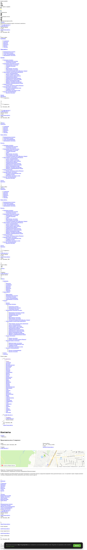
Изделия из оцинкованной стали (13, 88)
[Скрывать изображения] (1, 15)
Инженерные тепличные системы (11, 63)
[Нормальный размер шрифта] (1, 3)
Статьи (2, 489)
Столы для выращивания (9, 54)
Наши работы (4, 49)
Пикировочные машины (11, 77)
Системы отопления (10, 66)
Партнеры (5, 42)
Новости (5, 45)
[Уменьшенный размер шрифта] (1, 2)
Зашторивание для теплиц (9, 55)
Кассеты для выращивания (9, 91)
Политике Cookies (10, 546)
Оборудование (4, 498)
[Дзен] (45, 34)
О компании (6, 40)
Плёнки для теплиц (5, 496)
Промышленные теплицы (9, 51)
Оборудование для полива (12, 69)
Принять (77, 545)
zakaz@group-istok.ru (5, 29)
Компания (3, 38)
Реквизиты (5, 44)
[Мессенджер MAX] (48, 34)
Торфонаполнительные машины (13, 78)
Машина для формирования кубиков (14, 83)
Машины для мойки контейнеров (13, 81)
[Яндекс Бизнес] (39, 34)
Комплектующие (4, 499)
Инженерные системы (6, 495)
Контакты (3, 96)
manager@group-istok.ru (48, 447)
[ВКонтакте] (42, 34)
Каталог (3, 57)
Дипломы (5, 47)
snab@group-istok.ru (5, 533)
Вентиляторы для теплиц (12, 68)
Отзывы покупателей (5, 509)
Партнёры (3, 485)
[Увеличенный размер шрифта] (2, 5)
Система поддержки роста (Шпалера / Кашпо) (16, 70)
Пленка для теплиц (7, 84)
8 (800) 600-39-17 (6, 24)
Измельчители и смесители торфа (14, 79)
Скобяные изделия (10, 89)
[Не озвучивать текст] (1, 19)
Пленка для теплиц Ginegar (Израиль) (14, 85)
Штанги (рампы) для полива (12, 74)
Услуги (2, 95)
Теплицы (3, 494)
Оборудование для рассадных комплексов (13, 72)
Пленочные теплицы (8, 60)
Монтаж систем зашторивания (8, 506)
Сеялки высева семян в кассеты (13, 75)
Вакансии (5, 43)
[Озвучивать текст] (1, 18)
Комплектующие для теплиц (10, 86)
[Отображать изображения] (1, 13)
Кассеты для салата (10, 92)
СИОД (7, 67)
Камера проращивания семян (13, 80)
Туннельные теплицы (8, 52)
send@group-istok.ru (5, 528)
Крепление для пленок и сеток (13, 90)
